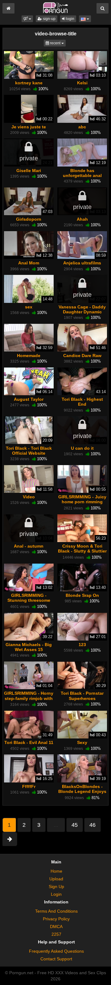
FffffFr (28, 786)
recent (57, 43)
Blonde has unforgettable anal (82, 173)
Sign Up (56, 886)
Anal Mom (28, 262)
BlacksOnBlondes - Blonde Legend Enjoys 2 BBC (82, 791)
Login (56, 894)
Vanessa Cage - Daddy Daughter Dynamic (82, 309)
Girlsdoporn (28, 219)
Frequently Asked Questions (56, 951)
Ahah (82, 219)
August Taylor (28, 399)
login (69, 19)
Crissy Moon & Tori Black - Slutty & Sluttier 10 (82, 551)
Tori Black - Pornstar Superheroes (82, 696)
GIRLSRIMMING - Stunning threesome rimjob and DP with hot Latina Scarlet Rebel (29, 603)
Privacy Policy (56, 918)
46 (92, 825)
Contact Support (56, 958)
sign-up (49, 19)
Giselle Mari (28, 170)
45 (75, 825)
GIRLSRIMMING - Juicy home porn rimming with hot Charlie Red (82, 501)
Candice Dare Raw (82, 355)
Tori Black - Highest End (82, 402)
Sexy (82, 742)
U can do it (82, 448)
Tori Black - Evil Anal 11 (28, 742)
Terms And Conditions (56, 911)
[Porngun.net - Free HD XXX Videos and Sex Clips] (55, 7)
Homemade (28, 355)
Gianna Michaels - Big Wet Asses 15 (29, 647)
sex (28, 306)
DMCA (56, 926)
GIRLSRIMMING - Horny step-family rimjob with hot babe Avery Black (28, 698)
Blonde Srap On (82, 595)
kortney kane (29, 82)
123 (82, 644)
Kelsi (82, 82)
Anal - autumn (28, 546)
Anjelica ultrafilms (82, 262)
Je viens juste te (28, 126)
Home (56, 871)
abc (82, 126)
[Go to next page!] (9, 839)
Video (29, 496)
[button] (27, 18)
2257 (56, 934)
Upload (56, 878)
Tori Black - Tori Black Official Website (29, 451)
